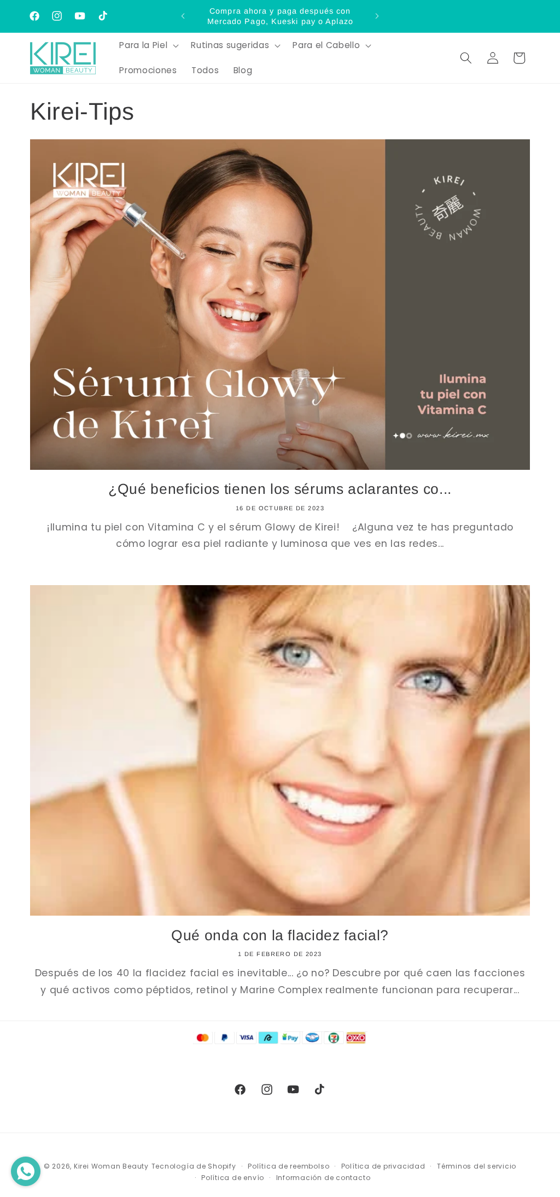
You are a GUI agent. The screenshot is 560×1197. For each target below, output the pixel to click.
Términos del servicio (476, 1166)
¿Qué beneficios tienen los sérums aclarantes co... (280, 489)
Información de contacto (323, 1177)
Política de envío (232, 1177)
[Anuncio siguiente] (377, 16)
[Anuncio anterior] (183, 16)
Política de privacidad (383, 1166)
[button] (148, 45)
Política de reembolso (288, 1166)
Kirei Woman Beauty (111, 1166)
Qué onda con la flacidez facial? (280, 935)
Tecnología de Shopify (193, 1166)
